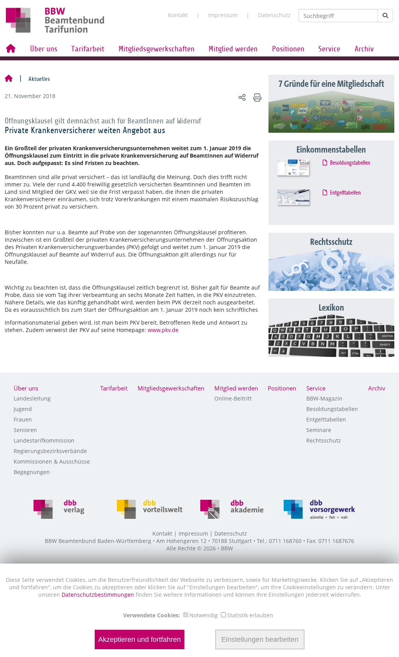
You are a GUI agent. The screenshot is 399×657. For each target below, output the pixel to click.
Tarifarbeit (87, 49)
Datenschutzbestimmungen (99, 594)
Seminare (318, 430)
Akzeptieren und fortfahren (139, 639)
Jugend (23, 409)
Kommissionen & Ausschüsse (52, 461)
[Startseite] (8, 79)
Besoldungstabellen (350, 163)
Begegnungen (32, 472)
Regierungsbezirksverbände (50, 451)
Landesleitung (32, 398)
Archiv (364, 49)
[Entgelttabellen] (300, 202)
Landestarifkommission (44, 440)
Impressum (223, 15)
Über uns (43, 49)
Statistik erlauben (250, 615)
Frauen (23, 419)
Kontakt (178, 15)
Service (329, 49)
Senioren (25, 430)
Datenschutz (274, 15)
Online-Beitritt (233, 398)
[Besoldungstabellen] (300, 172)
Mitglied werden (233, 49)
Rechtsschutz (323, 440)
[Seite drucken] (256, 97)
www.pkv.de (163, 330)
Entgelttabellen (345, 193)
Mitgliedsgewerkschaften (156, 49)
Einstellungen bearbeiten (259, 639)
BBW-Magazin (324, 398)
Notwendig (203, 615)
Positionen (288, 49)
